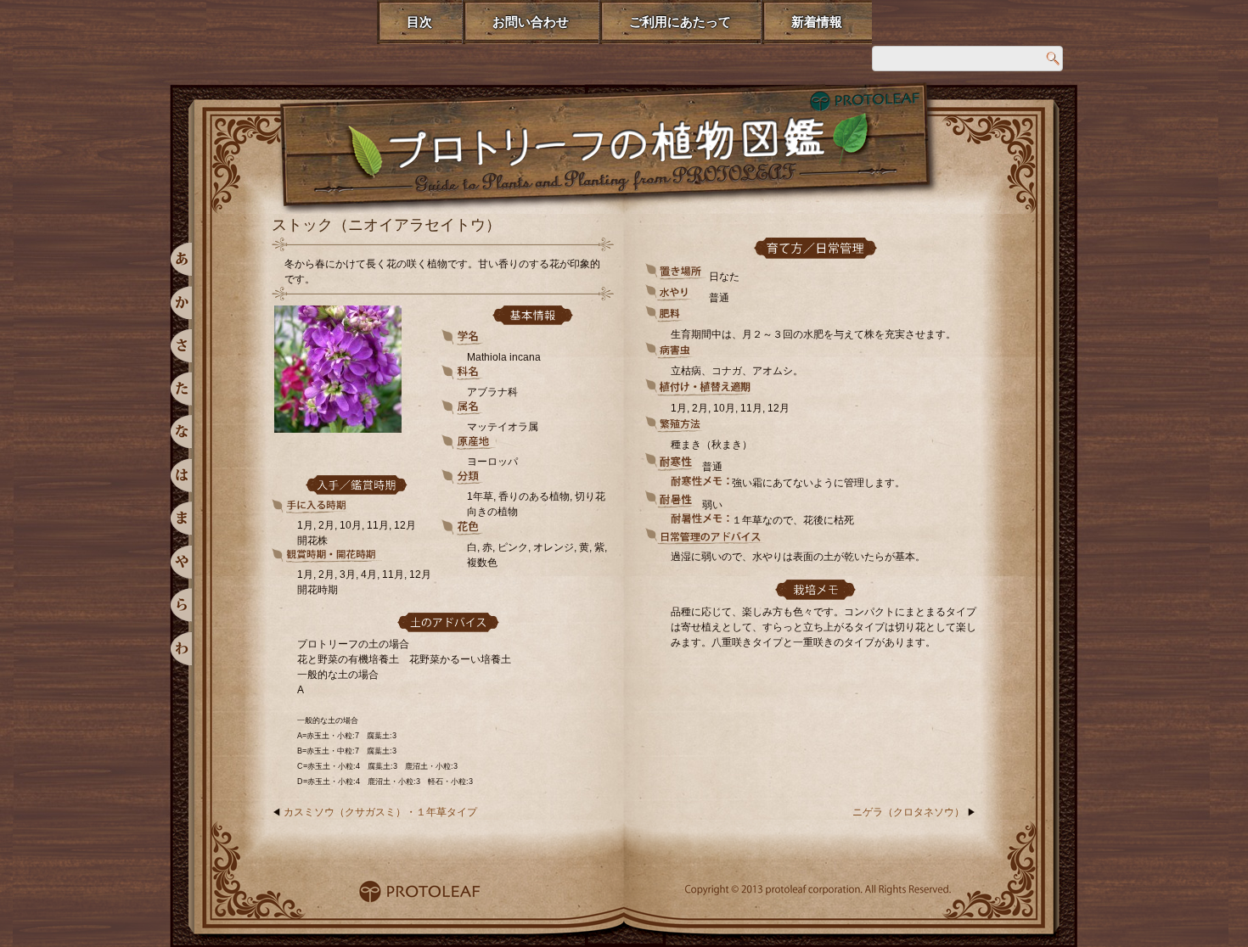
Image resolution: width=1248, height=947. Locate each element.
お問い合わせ (530, 21)
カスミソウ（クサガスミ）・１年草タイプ (380, 812)
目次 (419, 21)
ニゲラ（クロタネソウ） (908, 812)
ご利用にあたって (680, 21)
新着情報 (816, 21)
